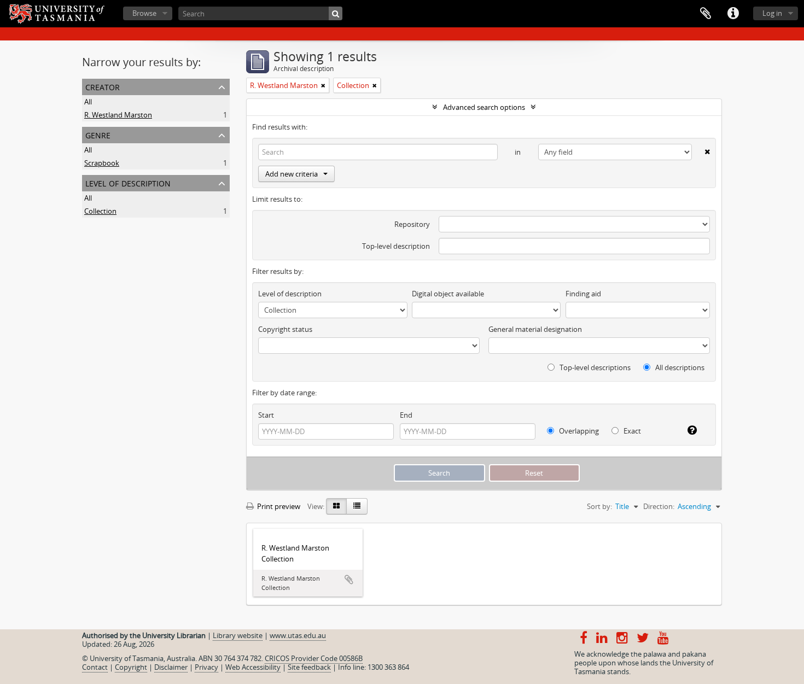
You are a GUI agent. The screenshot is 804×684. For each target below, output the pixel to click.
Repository (412, 224)
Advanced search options (484, 107)
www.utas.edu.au (298, 635)
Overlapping (578, 431)
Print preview (277, 506)
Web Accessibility (253, 667)
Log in (772, 13)
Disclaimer (171, 667)
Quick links (733, 13)
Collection (100, 211)
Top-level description (396, 246)
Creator (102, 86)
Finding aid (583, 294)
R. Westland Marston (118, 115)
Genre (97, 134)
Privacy (206, 667)
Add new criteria (291, 174)
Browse (144, 13)
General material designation (535, 329)
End (406, 415)
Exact (631, 431)
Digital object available (448, 294)
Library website (238, 635)
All (88, 102)
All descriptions (679, 367)
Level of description (128, 182)
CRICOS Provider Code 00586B (314, 658)
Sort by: (599, 506)
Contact (95, 667)
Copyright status (285, 329)
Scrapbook (101, 163)
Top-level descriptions (594, 367)
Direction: (658, 506)
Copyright (131, 667)
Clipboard (705, 13)
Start (266, 415)
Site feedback (309, 667)
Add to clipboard (348, 579)
